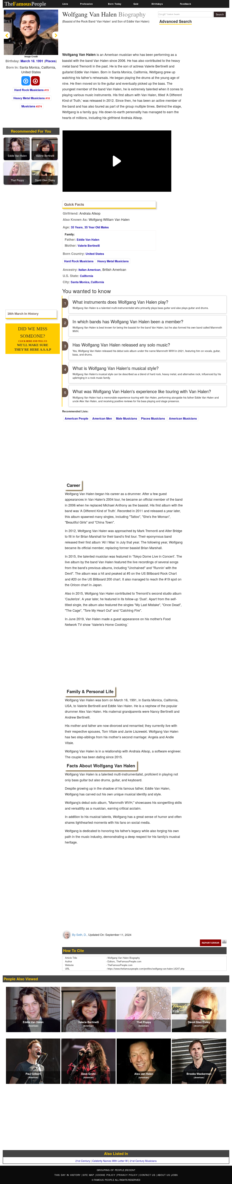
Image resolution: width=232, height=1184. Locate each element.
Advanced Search (175, 21)
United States (95, 254)
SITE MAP (89, 1174)
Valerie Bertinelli (89, 245)
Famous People (104, 1179)
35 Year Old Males (96, 227)
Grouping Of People (111, 1169)
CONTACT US (148, 1174)
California (86, 276)
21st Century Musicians (143, 1161)
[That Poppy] (17, 173)
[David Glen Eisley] (45, 173)
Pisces (50, 61)
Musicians (28, 106)
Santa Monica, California (87, 282)
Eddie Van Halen (88, 239)
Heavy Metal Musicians (29, 98)
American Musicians (183, 418)
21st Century (82, 1161)
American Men (102, 418)
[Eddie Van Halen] (17, 148)
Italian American (89, 270)
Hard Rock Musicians (29, 90)
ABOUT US (164, 1174)
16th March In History (22, 313)
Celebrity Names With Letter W (110, 1161)
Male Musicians (126, 418)
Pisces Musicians (153, 418)
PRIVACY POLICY (127, 1174)
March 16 (27, 61)
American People (76, 418)
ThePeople (25, 4)
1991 (39, 61)
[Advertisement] (128, 39)
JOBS (174, 1174)
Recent (130, 1169)
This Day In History (68, 1174)
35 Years (77, 227)
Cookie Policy (106, 1174)
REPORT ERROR (210, 942)
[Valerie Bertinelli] (45, 148)
